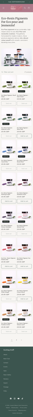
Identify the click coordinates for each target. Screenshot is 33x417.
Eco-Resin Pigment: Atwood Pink (22, 226)
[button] (3, 8)
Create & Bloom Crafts (15, 405)
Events (6, 367)
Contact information (17, 413)
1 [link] (11, 340)
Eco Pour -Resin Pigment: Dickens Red (8, 258)
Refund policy (14, 407)
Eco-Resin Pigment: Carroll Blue (6, 161)
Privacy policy (23, 407)
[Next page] (21, 340)
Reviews (6, 379)
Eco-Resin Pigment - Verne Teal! (23, 128)
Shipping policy (22, 410)
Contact (6, 363)
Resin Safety (7, 375)
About (5, 354)
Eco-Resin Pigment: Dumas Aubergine (6, 226)
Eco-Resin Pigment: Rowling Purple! (6, 193)
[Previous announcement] (3, 2)
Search (6, 383)
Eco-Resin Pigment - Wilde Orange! (7, 291)
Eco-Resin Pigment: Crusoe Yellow (22, 291)
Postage (6, 387)
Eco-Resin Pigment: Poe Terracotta (23, 258)
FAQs (5, 391)
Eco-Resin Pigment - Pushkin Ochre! (7, 324)
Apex (5, 371)
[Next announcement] (30, 2)
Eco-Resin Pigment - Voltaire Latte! (23, 324)
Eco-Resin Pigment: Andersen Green (6, 128)
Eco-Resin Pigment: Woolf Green (8, 96)
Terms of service (12, 410)
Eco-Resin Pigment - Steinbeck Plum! (23, 193)
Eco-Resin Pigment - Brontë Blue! (23, 161)
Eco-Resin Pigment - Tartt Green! (23, 96)
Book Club (7, 359)
